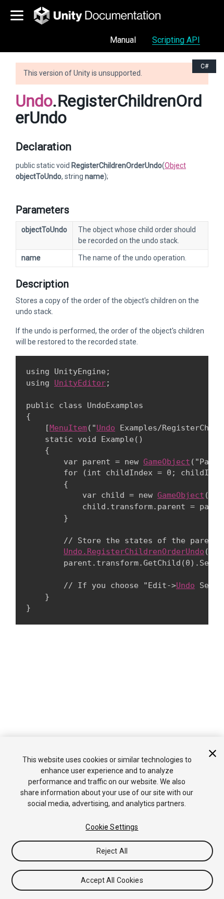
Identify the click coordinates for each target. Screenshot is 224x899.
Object (175, 165)
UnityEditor (80, 383)
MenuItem (68, 428)
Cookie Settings (111, 827)
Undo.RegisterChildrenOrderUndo (134, 551)
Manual (123, 40)
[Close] (212, 753)
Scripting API (176, 40)
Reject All (112, 851)
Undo (34, 101)
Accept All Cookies (112, 880)
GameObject (166, 461)
